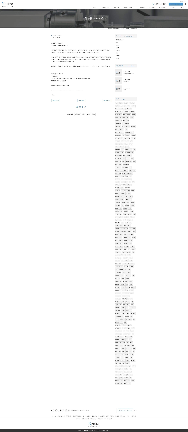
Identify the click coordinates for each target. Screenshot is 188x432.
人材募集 (125, 237)
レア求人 (122, 176)
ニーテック (117, 202)
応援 (131, 141)
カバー (116, 354)
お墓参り (120, 240)
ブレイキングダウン (124, 354)
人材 (134, 231)
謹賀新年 (133, 287)
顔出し (116, 246)
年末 (120, 363)
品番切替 (122, 301)
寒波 (116, 369)
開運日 (125, 179)
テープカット (118, 298)
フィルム (118, 50)
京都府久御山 (121, 146)
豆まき (116, 161)
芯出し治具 (117, 310)
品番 (116, 263)
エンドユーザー (118, 331)
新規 (116, 220)
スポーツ (124, 263)
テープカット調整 (126, 295)
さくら (130, 372)
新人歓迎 (117, 322)
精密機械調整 (118, 135)
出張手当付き (123, 184)
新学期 (125, 372)
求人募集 (126, 111)
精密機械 (120, 103)
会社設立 (128, 278)
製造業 (121, 111)
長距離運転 (117, 307)
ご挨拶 (116, 117)
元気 (128, 120)
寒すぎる (120, 369)
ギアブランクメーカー (119, 158)
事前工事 (126, 144)
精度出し (117, 193)
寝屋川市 (132, 217)
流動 (128, 202)
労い (134, 170)
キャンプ (126, 266)
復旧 (129, 190)
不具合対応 (127, 187)
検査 (132, 304)
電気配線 (122, 193)
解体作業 (131, 290)
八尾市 (125, 240)
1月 (130, 149)
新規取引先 (129, 155)
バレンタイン (118, 293)
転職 (125, 383)
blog (121, 374)
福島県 (131, 144)
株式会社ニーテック (119, 132)
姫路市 (116, 342)
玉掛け (120, 164)
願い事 (116, 225)
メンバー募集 (132, 228)
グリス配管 (117, 287)
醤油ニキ (131, 354)
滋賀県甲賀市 (126, 164)
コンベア (117, 380)
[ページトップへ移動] (135, 410)
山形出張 (129, 325)
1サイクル (126, 196)
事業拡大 (130, 220)
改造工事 (117, 120)
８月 (124, 374)
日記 (124, 120)
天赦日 (130, 179)
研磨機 (117, 58)
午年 (121, 377)
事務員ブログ (122, 117)
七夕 (130, 222)
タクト (116, 319)
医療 (117, 42)
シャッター (117, 348)
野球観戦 (117, 328)
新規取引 (128, 114)
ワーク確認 (132, 313)
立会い (116, 334)
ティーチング (118, 126)
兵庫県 (116, 249)
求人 (117, 53)
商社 (126, 336)
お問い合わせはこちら (176, 4)
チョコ (123, 293)
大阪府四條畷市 (118, 155)
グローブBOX (128, 348)
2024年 (127, 363)
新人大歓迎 (117, 179)
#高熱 (93, 114)
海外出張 (117, 228)
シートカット (118, 295)
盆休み (131, 342)
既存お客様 (117, 222)
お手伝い (132, 331)
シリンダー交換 (125, 123)
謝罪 (116, 255)
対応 (121, 328)
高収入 (129, 383)
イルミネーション (125, 141)
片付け (126, 222)
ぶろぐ (116, 374)
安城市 (121, 106)
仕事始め (117, 290)
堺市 (129, 249)
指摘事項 (128, 334)
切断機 (132, 380)
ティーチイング (132, 307)
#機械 (83, 114)
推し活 (128, 304)
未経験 (131, 284)
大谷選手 (133, 360)
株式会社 (117, 170)
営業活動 (133, 135)
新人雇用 (127, 205)
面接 (130, 369)
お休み (123, 252)
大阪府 (123, 348)
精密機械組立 (127, 106)
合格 (121, 214)
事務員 (133, 114)
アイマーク (123, 313)
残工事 (124, 214)
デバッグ (117, 199)
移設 (120, 173)
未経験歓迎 (132, 111)
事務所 (130, 208)
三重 (124, 342)
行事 (123, 161)
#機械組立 (70, 114)
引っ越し (117, 211)
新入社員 (126, 369)
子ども (116, 252)
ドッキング (117, 190)
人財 (121, 237)
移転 (116, 217)
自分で (122, 275)
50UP (125, 249)
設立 (121, 211)
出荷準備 (117, 339)
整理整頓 (126, 211)
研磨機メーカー (118, 281)
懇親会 (130, 170)
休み (131, 316)
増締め (122, 336)
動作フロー (122, 319)
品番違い (124, 272)
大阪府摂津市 (121, 108)
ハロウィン (121, 129)
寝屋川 (125, 243)
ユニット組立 (125, 167)
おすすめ (128, 146)
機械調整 (133, 106)
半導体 (52, 95)
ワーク (129, 272)
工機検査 (131, 211)
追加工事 (124, 298)
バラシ (123, 173)
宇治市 (121, 234)
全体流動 (132, 205)
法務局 (120, 220)
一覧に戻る (81, 100)
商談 (134, 161)
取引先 (121, 225)
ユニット (122, 290)
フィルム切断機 (118, 114)
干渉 (128, 313)
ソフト (131, 196)
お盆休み (130, 240)
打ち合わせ (126, 246)
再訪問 (116, 234)
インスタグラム (127, 255)
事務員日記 (117, 149)
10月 (133, 345)
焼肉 (116, 173)
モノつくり (117, 278)
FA (133, 351)
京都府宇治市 (128, 108)
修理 (121, 380)
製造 (120, 263)
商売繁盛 (117, 152)
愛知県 (116, 106)
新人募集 (117, 187)
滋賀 (129, 275)
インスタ (120, 255)
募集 (127, 351)
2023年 (126, 149)
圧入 (129, 328)
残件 (127, 284)
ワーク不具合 (127, 269)
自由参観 (117, 336)
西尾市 (116, 214)
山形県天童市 (118, 123)
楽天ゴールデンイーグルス (120, 325)
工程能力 (132, 202)
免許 (124, 155)
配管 (125, 138)
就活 (116, 144)
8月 (120, 342)
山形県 (131, 117)
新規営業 (118, 56)
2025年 (133, 366)
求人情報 (125, 208)
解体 (127, 290)
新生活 (123, 182)
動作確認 (117, 313)
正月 (131, 374)
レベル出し (124, 190)
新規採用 (117, 372)
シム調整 (130, 281)
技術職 (116, 111)
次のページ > (107, 100)
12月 (129, 138)
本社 (122, 222)
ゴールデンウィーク (119, 316)
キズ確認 (130, 336)
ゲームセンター (131, 263)
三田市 (121, 249)
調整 (122, 205)
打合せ (129, 225)
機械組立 (126, 103)
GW (121, 196)
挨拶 (123, 363)
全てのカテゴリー (120, 40)
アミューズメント (118, 266)
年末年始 (128, 287)
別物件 (123, 287)
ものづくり (125, 258)
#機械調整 (77, 114)
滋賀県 (121, 246)
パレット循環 (124, 260)
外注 (122, 357)
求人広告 (131, 266)
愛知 (127, 342)
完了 (134, 214)
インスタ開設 (130, 234)
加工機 (121, 243)
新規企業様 (126, 377)
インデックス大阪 (126, 126)
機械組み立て (123, 231)
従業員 (130, 243)
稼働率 (116, 208)
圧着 (129, 380)
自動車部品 (132, 103)
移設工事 (117, 176)
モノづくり (117, 260)
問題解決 (129, 231)
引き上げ (129, 214)
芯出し (131, 258)
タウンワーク (118, 167)
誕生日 (128, 345)
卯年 (134, 149)
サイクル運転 (128, 319)
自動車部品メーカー (129, 132)
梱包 (127, 176)
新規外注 (127, 357)
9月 (125, 345)
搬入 (121, 383)
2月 (130, 167)
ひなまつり (130, 298)
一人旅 (116, 304)
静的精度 (125, 281)
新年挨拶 (128, 366)
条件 (125, 225)
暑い (128, 374)
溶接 (134, 348)
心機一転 (120, 217)
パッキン (117, 360)
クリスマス (117, 141)
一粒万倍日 (117, 182)
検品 (116, 351)
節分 (132, 158)
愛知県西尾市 (129, 173)
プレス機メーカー (118, 138)
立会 (124, 334)
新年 (122, 149)
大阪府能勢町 (128, 161)
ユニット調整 (118, 272)
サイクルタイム (128, 199)
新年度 (122, 187)
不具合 (123, 310)
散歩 (133, 182)
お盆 (116, 240)
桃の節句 (117, 301)
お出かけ (133, 249)
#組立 (88, 114)
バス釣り (132, 246)
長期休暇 (127, 316)
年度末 (123, 307)
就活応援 (120, 144)
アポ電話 (125, 220)
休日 (132, 301)
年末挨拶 (128, 135)
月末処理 (128, 252)
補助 (121, 334)
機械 (123, 351)
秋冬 (130, 351)
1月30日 (127, 158)
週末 (116, 269)
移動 (130, 176)
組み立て (117, 231)
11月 (126, 129)
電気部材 (117, 284)
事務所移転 (126, 217)
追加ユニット (128, 310)
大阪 (116, 103)
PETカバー (123, 360)
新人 (129, 237)
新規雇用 (117, 196)
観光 (124, 304)
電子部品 (117, 383)
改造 (133, 252)
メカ (125, 328)
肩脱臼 (128, 360)
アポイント (123, 228)
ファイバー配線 (118, 258)
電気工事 (122, 284)
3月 (121, 170)
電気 (130, 339)
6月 (124, 331)
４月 (121, 372)
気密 (120, 351)
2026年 (116, 377)
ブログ (122, 199)
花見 (127, 182)
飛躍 (116, 363)
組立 (131, 377)
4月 (126, 307)
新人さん (128, 301)
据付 (127, 339)
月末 (127, 331)
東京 (121, 304)
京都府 (116, 237)
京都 (126, 275)
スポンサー (117, 357)
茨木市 (121, 345)
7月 (133, 334)
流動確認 (130, 260)
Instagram (121, 269)
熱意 (125, 234)
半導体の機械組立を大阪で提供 (60, 85)
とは (121, 208)
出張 (116, 146)
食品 (125, 380)
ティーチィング (130, 293)
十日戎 (122, 152)
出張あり (117, 184)
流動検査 (117, 275)
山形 (133, 275)
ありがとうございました (120, 366)
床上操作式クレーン (129, 152)
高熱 (131, 357)
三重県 (116, 243)
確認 (125, 322)
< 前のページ (56, 100)
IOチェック (128, 193)
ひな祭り (125, 170)
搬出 (116, 108)
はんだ (132, 328)
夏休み (133, 237)
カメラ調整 (117, 205)
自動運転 (123, 202)
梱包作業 (129, 184)
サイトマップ (108, 419)
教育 (116, 129)
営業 (123, 135)
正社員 (132, 190)
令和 (121, 322)
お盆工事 (122, 339)
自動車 (117, 48)
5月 (134, 319)
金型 (116, 164)
